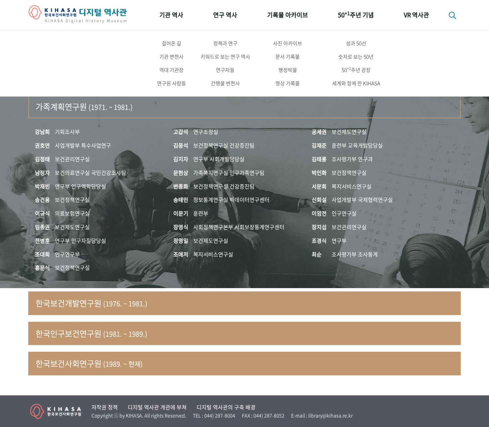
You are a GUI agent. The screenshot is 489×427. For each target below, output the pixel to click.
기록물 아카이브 (287, 14)
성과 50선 (356, 43)
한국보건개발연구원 (91, 303)
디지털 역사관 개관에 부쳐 (157, 407)
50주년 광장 (356, 70)
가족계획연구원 (84, 107)
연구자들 (225, 70)
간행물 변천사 (225, 83)
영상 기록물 (287, 83)
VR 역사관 (416, 14)
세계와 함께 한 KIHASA (356, 83)
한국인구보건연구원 (91, 333)
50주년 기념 (356, 14)
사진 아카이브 (287, 43)
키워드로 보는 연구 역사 (225, 56)
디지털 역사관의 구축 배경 (226, 407)
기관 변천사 (171, 56)
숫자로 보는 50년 (356, 56)
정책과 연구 (225, 43)
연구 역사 (225, 14)
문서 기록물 (287, 56)
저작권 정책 (104, 407)
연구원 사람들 (171, 83)
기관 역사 (171, 14)
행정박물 (287, 70)
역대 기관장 (171, 70)
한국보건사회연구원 (89, 363)
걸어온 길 (171, 43)
